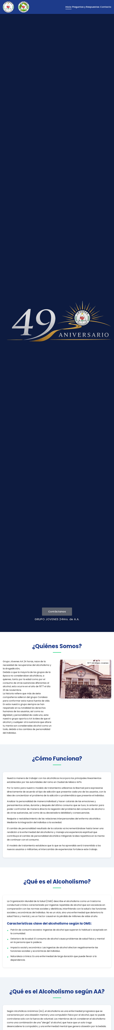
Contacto (105, 7)
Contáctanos (57, 611)
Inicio (68, 7)
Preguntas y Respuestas (85, 7)
